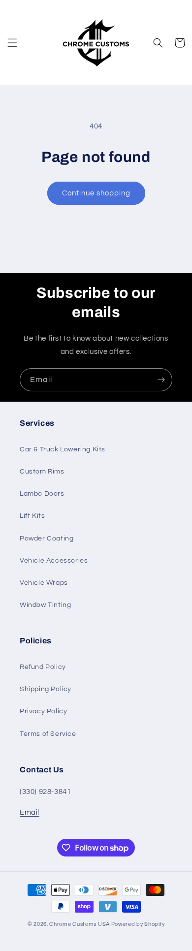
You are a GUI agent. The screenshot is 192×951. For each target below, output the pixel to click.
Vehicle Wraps (44, 582)
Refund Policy (43, 667)
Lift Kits (32, 515)
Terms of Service (48, 733)
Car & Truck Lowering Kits (62, 449)
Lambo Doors (42, 493)
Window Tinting (45, 605)
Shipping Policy (45, 689)
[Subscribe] (161, 379)
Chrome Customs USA (79, 924)
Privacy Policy (43, 711)
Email (29, 812)
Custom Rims (42, 471)
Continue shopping (96, 193)
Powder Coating (46, 538)
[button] (12, 43)
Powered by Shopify (138, 924)
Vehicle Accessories (54, 560)
